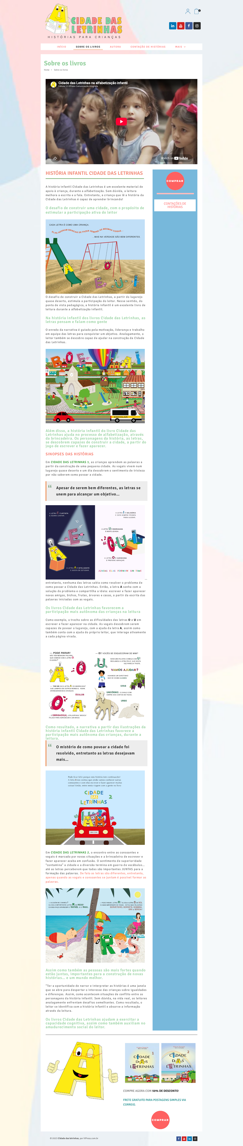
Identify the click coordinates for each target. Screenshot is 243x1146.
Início (61, 46)
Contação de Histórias (148, 46)
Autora (115, 46)
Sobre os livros (88, 46)
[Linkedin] (172, 25)
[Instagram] (197, 25)
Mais (178, 46)
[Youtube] (180, 25)
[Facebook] (189, 25)
